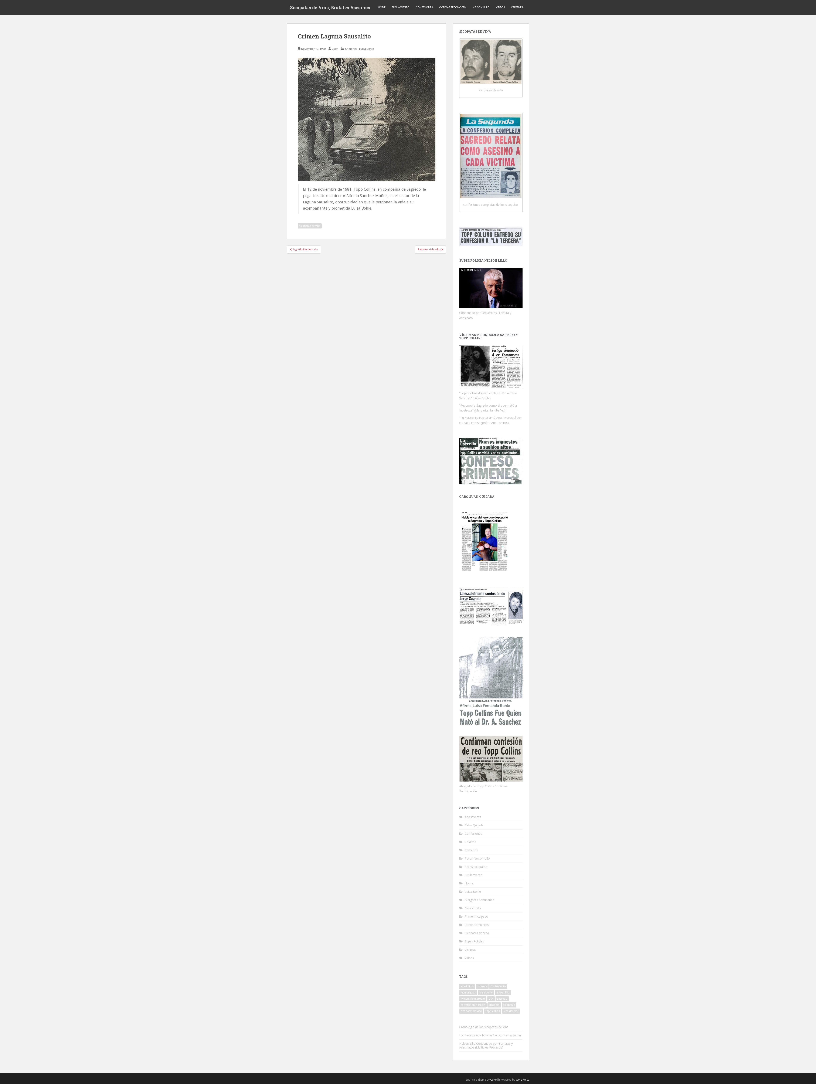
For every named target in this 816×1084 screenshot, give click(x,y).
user (335, 49)
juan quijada (468, 992)
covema (482, 986)
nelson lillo (502, 992)
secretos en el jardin (473, 1005)
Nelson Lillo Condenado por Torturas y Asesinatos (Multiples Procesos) (486, 1045)
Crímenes (517, 7)
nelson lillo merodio (473, 998)
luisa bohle (486, 992)
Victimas (470, 950)
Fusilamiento (400, 7)
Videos (500, 7)
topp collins (493, 1011)
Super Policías (474, 941)
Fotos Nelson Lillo (477, 858)
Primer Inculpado (476, 916)
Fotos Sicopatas (476, 867)
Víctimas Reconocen (452, 7)
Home (381, 7)
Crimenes (351, 49)
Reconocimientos (477, 925)
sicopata (494, 1005)
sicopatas (509, 1005)
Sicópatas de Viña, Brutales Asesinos (330, 7)
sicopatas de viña (309, 226)
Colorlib (495, 1079)
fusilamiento (498, 986)
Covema (470, 842)
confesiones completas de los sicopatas (490, 205)
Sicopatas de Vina (477, 933)
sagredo (502, 998)
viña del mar (511, 1011)
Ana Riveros (473, 817)
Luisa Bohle (366, 49)
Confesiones (424, 7)
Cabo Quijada (474, 825)
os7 (491, 998)
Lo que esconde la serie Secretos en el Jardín (490, 1035)
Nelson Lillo (481, 7)
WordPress (522, 1079)
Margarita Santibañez (479, 900)
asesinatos (467, 986)
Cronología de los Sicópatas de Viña (484, 1027)
